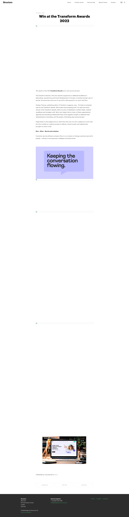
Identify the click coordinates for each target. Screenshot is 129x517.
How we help (91, 2)
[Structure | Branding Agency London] (7, 2)
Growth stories (79, 2)
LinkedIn (98, 498)
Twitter (93, 498)
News (56, 474)
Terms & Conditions (26, 512)
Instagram (105, 498)
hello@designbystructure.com (59, 502)
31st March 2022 (40, 13)
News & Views (103, 2)
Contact (113, 2)
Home (69, 2)
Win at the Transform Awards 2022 (64, 18)
